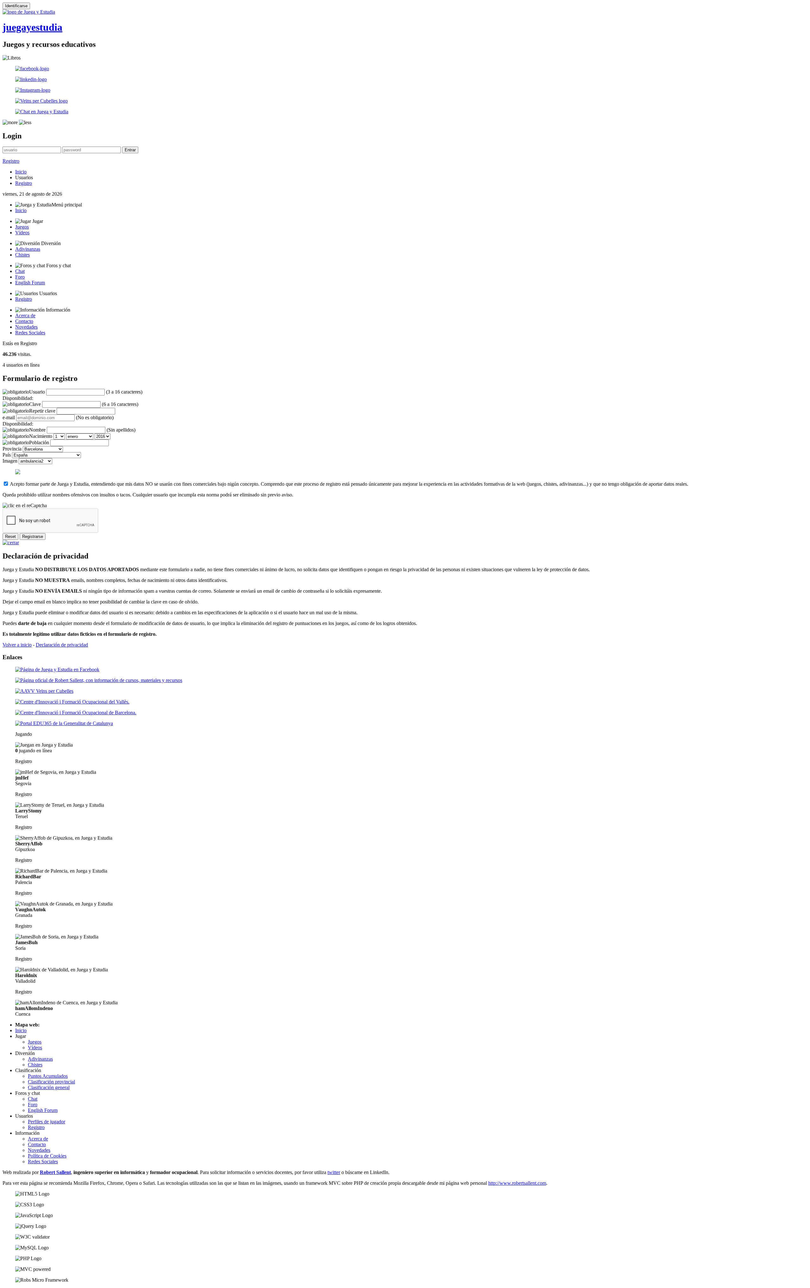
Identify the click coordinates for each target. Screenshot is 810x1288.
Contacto (24, 321)
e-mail (9, 417)
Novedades (26, 327)
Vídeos (22, 232)
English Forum (30, 282)
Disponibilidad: (18, 398)
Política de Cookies (47, 1156)
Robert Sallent (55, 1172)
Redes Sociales (30, 332)
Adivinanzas (27, 249)
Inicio (21, 171)
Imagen (10, 461)
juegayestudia (32, 27)
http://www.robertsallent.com (517, 1183)
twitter (333, 1172)
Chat (20, 271)
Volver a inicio (17, 644)
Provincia (12, 448)
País (7, 455)
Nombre (37, 429)
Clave (35, 404)
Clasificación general (49, 1087)
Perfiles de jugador (46, 1121)
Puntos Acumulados (48, 1076)
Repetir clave (42, 411)
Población (39, 442)
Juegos (22, 227)
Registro (11, 161)
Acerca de (25, 315)
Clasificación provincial (51, 1081)
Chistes (22, 254)
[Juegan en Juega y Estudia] (44, 745)
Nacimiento (40, 436)
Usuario (37, 392)
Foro (20, 277)
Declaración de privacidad (62, 644)
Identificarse (16, 5)
